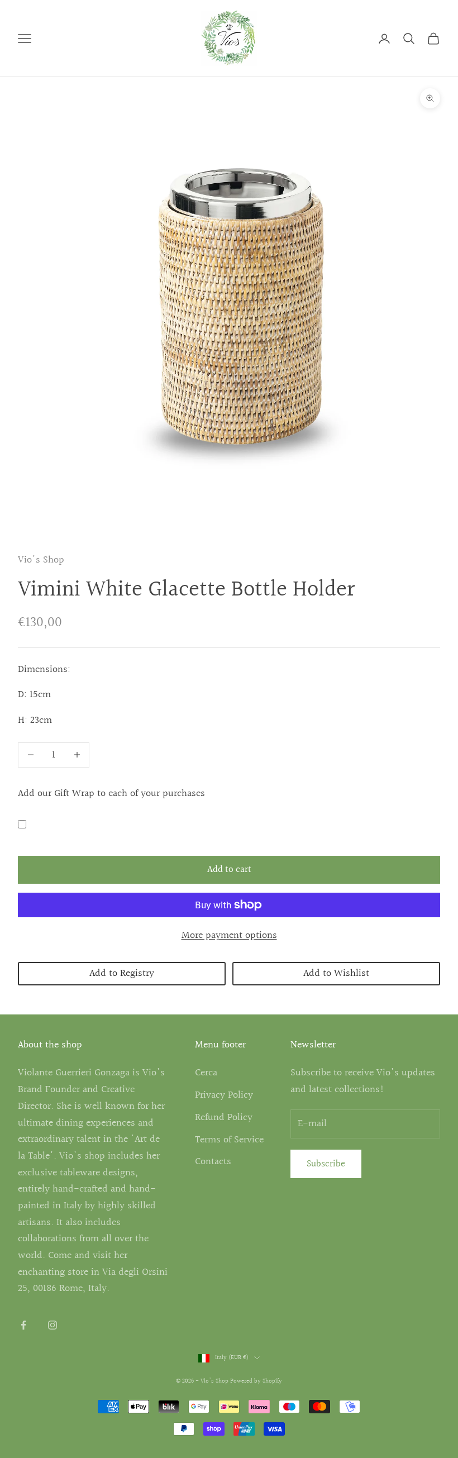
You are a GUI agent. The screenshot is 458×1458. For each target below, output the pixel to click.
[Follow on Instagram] (52, 1325)
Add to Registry (121, 973)
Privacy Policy (224, 1095)
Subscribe (326, 1163)
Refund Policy (223, 1117)
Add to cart (229, 869)
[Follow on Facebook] (23, 1325)
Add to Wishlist (336, 973)
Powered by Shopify (256, 1381)
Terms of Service (229, 1140)
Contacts (213, 1162)
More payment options (229, 935)
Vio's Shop (41, 560)
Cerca (206, 1073)
